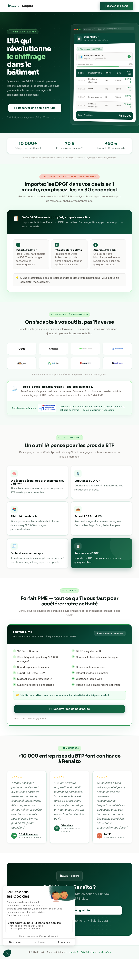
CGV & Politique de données (96, 952)
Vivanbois (67, 825)
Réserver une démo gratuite (37, 108)
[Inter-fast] (117, 349)
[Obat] (21, 349)
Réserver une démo (116, 5)
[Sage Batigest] (85, 349)
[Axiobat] (53, 363)
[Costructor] (117, 363)
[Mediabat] (21, 363)
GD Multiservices (28, 834)
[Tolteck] (53, 349)
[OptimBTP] (85, 363)
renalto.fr (74, 952)
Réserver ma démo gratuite (71, 709)
